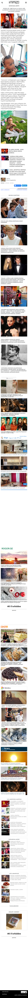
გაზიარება (19, 185)
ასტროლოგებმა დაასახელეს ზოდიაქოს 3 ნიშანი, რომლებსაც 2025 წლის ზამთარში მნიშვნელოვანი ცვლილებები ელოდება (18, 899)
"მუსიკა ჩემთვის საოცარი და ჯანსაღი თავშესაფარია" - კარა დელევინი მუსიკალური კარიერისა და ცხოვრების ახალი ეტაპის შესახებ (13, 341)
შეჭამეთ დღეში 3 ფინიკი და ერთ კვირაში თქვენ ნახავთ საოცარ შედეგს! (18, 884)
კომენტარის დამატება (22, 189)
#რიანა (12, 183)
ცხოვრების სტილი (14, 6)
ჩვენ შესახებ (5, 991)
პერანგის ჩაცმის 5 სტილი (16, 889)
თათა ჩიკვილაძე (11, 180)
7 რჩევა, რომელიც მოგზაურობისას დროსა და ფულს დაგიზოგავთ (18, 817)
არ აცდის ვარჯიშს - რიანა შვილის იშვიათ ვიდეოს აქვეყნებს (16, 151)
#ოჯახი (7, 183)
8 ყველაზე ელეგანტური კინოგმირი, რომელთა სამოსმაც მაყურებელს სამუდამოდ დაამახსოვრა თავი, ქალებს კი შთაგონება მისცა (18, 825)
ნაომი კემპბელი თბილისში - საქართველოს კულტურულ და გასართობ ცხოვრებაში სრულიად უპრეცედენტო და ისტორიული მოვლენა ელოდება (18, 832)
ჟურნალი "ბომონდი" (14, 912)
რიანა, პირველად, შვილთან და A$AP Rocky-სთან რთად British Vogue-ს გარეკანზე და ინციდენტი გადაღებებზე (18, 172)
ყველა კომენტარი (5, 189)
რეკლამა (4, 994)
